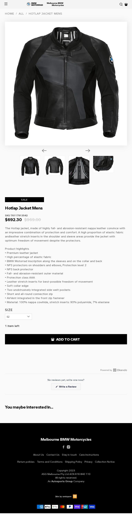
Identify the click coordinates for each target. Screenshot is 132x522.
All (21, 13)
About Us (38, 454)
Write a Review (69, 387)
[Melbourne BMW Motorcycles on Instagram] (68, 447)
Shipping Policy (73, 461)
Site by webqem (63, 496)
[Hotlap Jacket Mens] (66, 83)
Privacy (88, 461)
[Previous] (44, 150)
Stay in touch (69, 454)
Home (9, 13)
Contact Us (52, 454)
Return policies (26, 461)
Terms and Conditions (50, 461)
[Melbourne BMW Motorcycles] (65, 4)
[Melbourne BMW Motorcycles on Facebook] (63, 447)
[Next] (87, 150)
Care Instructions (89, 454)
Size (9, 310)
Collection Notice (105, 461)
